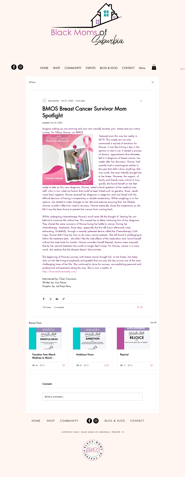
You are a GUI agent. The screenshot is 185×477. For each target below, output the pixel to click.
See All (153, 322)
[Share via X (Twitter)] (50, 299)
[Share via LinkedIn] (57, 299)
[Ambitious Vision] (92, 339)
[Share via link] (63, 299)
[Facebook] (14, 67)
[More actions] (141, 100)
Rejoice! (124, 354)
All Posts (32, 82)
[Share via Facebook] (43, 299)
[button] (154, 67)
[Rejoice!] (136, 339)
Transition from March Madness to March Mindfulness (44, 356)
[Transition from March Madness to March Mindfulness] (48, 339)
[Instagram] (20, 67)
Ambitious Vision (85, 354)
